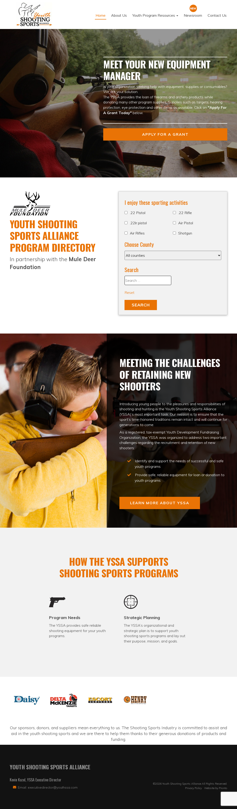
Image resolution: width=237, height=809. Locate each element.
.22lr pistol (138, 223)
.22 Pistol (137, 212)
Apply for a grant (165, 134)
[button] (26, 700)
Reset (129, 292)
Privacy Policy (193, 788)
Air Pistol (185, 223)
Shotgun (185, 233)
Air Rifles (137, 233)
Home (101, 15)
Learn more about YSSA (159, 503)
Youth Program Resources (154, 15)
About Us (119, 15)
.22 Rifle (185, 212)
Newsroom (193, 15)
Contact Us (217, 15)
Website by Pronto (215, 788)
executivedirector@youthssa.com (53, 787)
